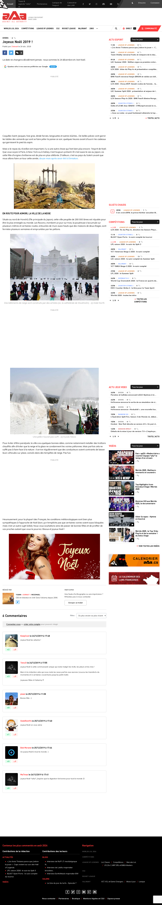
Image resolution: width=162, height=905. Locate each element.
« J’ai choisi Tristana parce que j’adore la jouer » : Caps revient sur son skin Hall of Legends (22, 864)
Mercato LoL (131, 862)
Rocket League (69, 28)
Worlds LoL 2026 (11, 28)
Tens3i (23, 662)
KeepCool (24, 635)
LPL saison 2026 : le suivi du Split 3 (21, 870)
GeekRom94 (26, 720)
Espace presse (114, 898)
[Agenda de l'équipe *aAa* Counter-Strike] (134, 560)
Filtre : (72, 615)
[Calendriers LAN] (134, 578)
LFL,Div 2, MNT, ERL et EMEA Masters (118, 865)
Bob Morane (25, 747)
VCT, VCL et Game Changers (112, 882)
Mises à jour (131, 882)
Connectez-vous (13, 624)
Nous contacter (48, 898)
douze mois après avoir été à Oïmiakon (58, 158)
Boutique (76, 898)
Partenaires (42, 4)
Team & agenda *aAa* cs (24, 4)
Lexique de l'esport (57, 4)
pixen (22, 694)
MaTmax (24, 774)
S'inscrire (142, 3)
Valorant (82, 28)
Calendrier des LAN (72, 4)
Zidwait (14, 46)
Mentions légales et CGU (93, 898)
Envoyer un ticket (75, 603)
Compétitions (27, 28)
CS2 (57, 28)
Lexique (142, 882)
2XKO (91, 28)
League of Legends (45, 28)
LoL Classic (105, 862)
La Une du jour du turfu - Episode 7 (61, 883)
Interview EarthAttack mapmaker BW (62, 873)
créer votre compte (32, 624)
